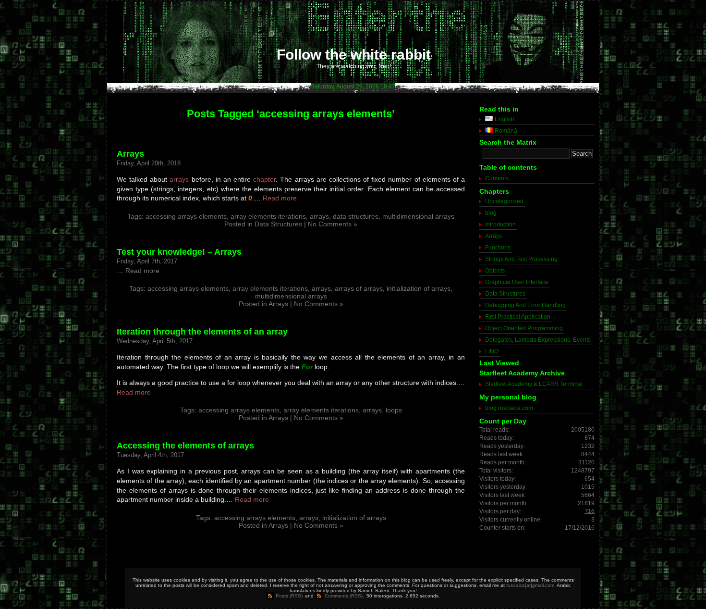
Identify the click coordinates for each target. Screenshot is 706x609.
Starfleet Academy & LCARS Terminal (534, 384)
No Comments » (332, 224)
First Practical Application (517, 316)
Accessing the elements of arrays (185, 445)
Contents (497, 178)
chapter (264, 179)
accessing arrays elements (186, 216)
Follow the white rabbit (354, 54)
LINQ (492, 351)
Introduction (500, 224)
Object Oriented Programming (524, 328)
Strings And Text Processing (521, 259)
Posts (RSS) (289, 595)
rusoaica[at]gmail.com (530, 585)
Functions (498, 247)
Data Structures (278, 224)
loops (394, 410)
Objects (495, 270)
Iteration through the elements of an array (202, 331)
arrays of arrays (359, 288)
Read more (280, 198)
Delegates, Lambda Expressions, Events (538, 339)
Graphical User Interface (516, 282)
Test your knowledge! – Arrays (179, 252)
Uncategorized (504, 201)
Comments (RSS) (344, 595)
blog (491, 213)
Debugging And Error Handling (525, 305)
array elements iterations (268, 216)
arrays (179, 179)
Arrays (130, 154)
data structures (355, 216)
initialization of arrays (418, 288)
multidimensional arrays (418, 216)
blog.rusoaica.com (509, 408)
